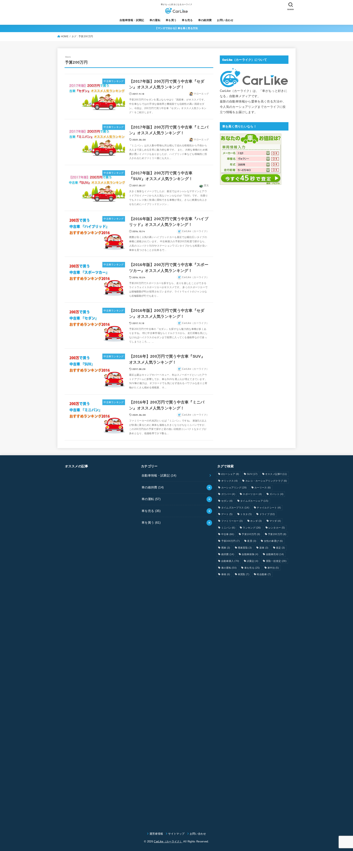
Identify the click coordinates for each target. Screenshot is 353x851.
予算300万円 (230, 541)
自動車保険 (250, 554)
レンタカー (276, 527)
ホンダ (256, 521)
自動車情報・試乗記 (132, 20)
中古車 (227, 534)
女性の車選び (273, 541)
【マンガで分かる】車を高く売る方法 (176, 28)
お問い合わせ (225, 20)
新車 (263, 547)
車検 (225, 574)
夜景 (251, 541)
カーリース (262, 487)
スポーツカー (252, 494)
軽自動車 (264, 574)
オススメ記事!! (276, 474)
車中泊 (273, 567)
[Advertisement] (100, 646)
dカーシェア (230, 474)
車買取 (243, 574)
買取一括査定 (276, 561)
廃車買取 (245, 547)
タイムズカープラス (235, 507)
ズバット (276, 494)
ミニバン (228, 527)
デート (227, 514)
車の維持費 (205, 20)
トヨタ (246, 514)
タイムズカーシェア (254, 500)
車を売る (187, 20)
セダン (227, 500)
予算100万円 (251, 534)
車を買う (171, 20)
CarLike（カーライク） (168, 841)
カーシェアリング (234, 487)
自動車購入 (230, 561)
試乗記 (252, 561)
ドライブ (267, 514)
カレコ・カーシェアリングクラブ (266, 480)
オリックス (229, 480)
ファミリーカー (232, 521)
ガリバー (228, 494)
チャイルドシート (269, 507)
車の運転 (155, 20)
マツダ (275, 521)
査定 (280, 547)
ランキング (252, 527)
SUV (252, 474)
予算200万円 (277, 534)
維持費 (227, 554)
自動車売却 (275, 554)
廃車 (225, 547)
